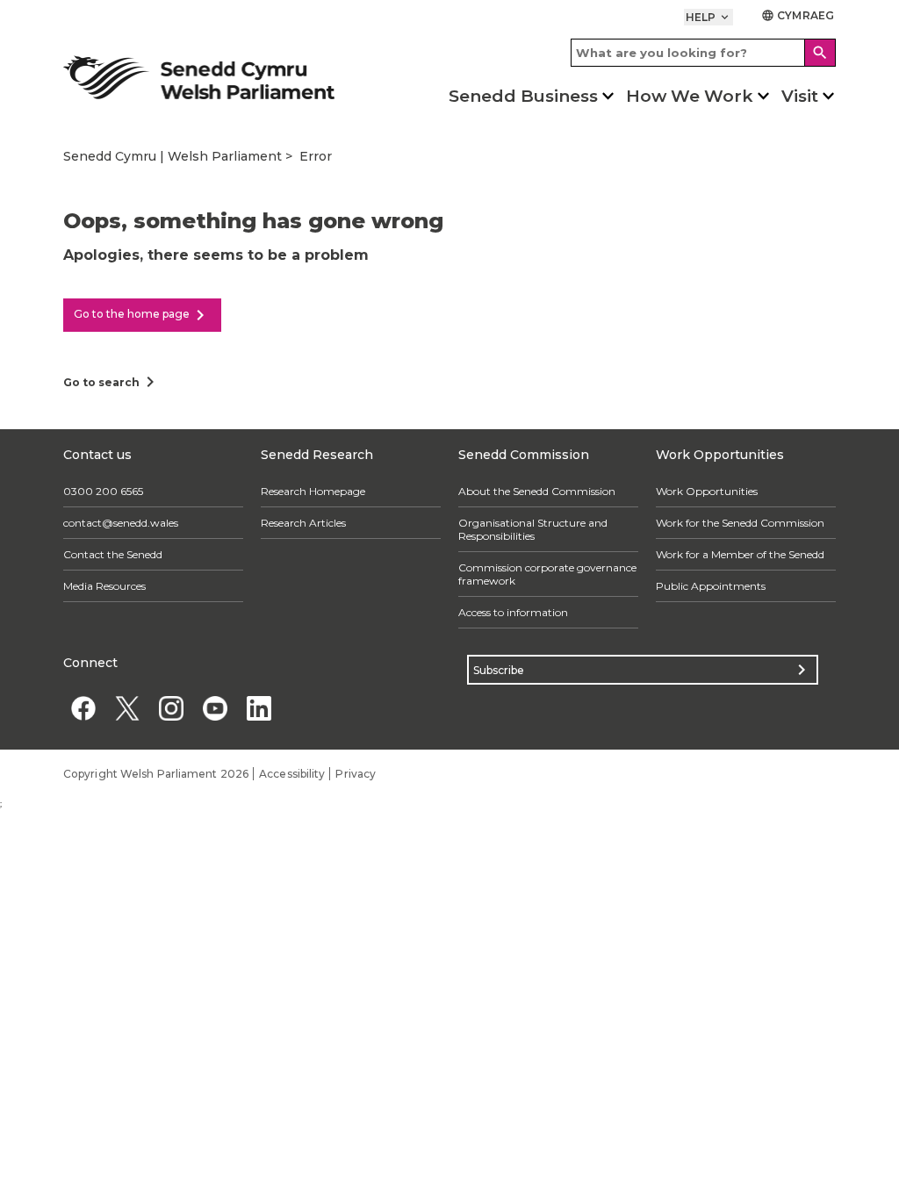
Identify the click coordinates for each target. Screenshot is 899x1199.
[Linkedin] (258, 708)
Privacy (355, 773)
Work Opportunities (707, 491)
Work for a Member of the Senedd (740, 554)
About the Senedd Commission (536, 491)
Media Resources (104, 585)
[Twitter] (127, 708)
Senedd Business (523, 96)
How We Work (689, 96)
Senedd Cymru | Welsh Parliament (172, 156)
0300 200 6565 (103, 491)
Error (315, 156)
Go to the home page (142, 315)
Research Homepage (313, 491)
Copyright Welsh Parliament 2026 (155, 773)
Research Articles (303, 522)
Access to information (513, 612)
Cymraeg (797, 15)
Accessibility (292, 773)
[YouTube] (214, 708)
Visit (799, 96)
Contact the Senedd (112, 554)
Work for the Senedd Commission (740, 522)
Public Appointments (711, 585)
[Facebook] (83, 708)
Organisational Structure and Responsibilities (533, 529)
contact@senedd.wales (120, 522)
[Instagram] (171, 708)
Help (709, 17)
